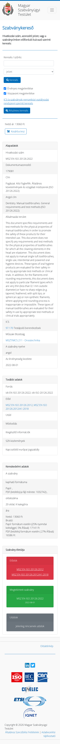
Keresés (13, 80)
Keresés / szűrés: (13, 57)
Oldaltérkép (46, 646)
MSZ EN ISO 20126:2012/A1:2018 (30, 574)
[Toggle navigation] (52, 10)
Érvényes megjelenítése (20, 88)
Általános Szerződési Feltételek (22, 732)
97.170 (9, 328)
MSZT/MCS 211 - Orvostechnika (23, 340)
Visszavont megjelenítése (20, 93)
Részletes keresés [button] (18, 110)
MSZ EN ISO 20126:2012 (19, 405)
